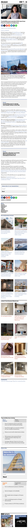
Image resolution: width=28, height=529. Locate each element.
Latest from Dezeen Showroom (9, 301)
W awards (4, 45)
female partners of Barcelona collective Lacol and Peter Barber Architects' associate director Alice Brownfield (13, 171)
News (9, 179)
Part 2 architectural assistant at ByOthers (14, 486)
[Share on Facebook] (2, 26)
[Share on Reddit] (9, 26)
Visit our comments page (6, 381)
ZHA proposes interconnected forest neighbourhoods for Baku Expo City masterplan (13, 437)
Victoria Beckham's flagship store (16, 116)
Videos (3, 209)
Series (3, 204)
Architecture (4, 179)
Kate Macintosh (21, 49)
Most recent (17, 420)
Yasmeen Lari (4, 50)
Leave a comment (5, 30)
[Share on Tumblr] (14, 26)
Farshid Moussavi (17, 32)
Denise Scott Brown (12, 49)
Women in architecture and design (9, 178)
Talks (2, 208)
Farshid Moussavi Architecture (8, 38)
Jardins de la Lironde (12, 117)
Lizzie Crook (4, 28)
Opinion (3, 207)
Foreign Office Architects (11, 39)
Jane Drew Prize (19, 33)
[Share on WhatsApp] (16, 26)
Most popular (5, 420)
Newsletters (4, 210)
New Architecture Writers (21, 131)
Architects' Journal (17, 44)
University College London (7, 112)
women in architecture (17, 35)
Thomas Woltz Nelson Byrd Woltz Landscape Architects (13, 121)
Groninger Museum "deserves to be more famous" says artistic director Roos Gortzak (14, 442)
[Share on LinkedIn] (11, 26)
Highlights (7, 514)
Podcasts (3, 212)
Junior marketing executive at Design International (13, 500)
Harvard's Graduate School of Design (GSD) (16, 111)
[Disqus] (14, 398)
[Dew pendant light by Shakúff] (21, 2)
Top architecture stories (8, 418)
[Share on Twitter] (4, 26)
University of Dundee (20, 112)
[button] (23, 2)
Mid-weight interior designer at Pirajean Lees (14, 496)
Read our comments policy (19, 381)
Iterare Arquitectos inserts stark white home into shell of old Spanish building (13, 424)
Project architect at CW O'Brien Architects (14, 503)
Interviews (4, 206)
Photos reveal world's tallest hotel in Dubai (14, 432)
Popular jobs (5, 483)
